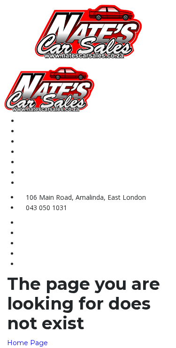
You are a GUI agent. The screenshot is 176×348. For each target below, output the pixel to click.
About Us (33, 131)
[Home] (88, 30)
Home (28, 120)
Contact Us (36, 151)
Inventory (34, 141)
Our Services (39, 162)
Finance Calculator (49, 172)
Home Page (27, 343)
